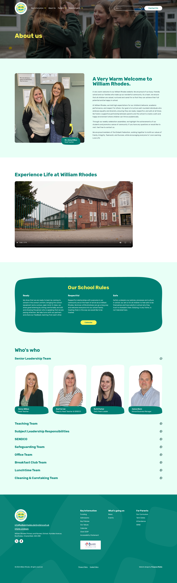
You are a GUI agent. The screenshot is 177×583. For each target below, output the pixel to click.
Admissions (84, 518)
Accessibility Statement (89, 535)
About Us (52, 8)
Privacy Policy (83, 567)
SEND (138, 525)
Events (111, 518)
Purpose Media (156, 567)
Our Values (84, 525)
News (110, 514)
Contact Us (153, 8)
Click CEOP (84, 532)
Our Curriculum (142, 514)
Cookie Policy (94, 567)
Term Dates (140, 518)
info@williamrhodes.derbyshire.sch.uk (32, 525)
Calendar (88, 322)
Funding (83, 514)
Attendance (141, 521)
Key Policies (84, 521)
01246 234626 (22, 529)
